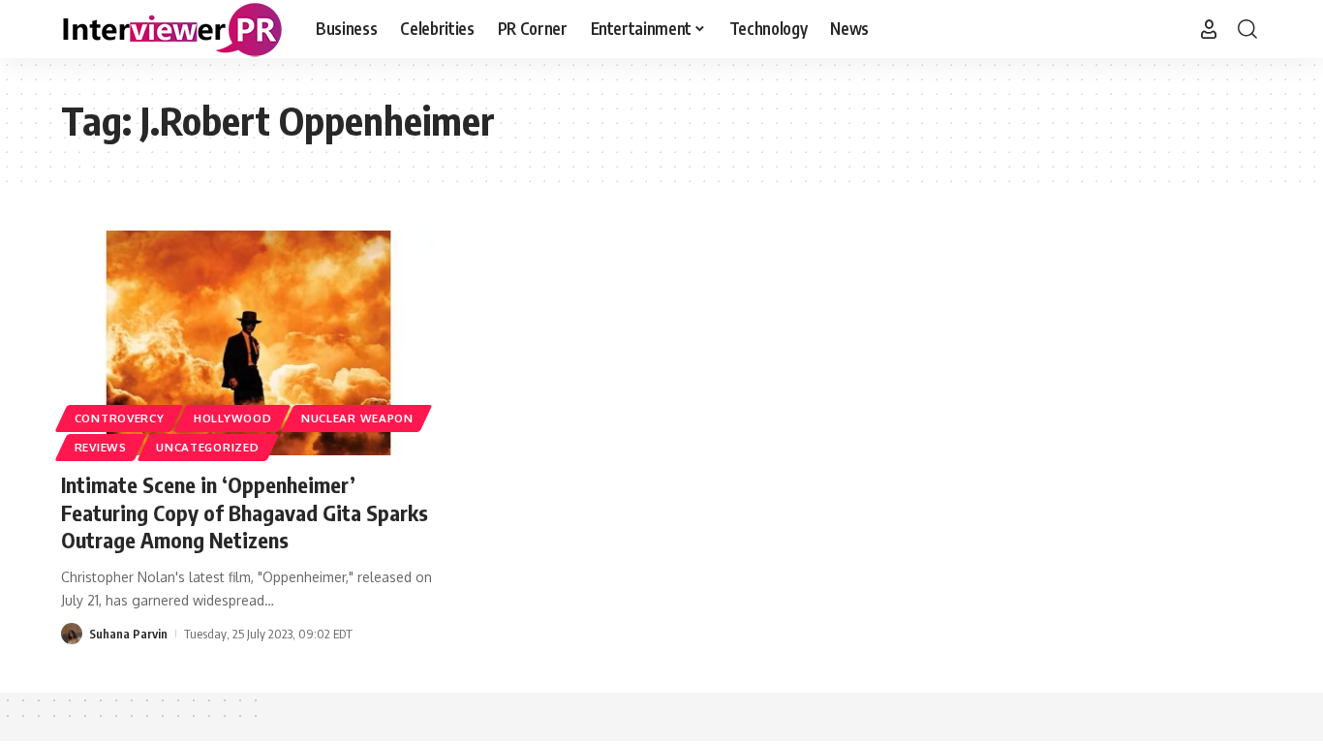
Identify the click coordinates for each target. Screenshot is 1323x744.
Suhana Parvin (128, 633)
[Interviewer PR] (173, 29)
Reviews (101, 447)
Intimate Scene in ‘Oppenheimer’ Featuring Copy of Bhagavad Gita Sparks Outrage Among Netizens (244, 512)
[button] (1208, 29)
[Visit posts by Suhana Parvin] (71, 633)
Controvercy (120, 418)
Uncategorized (207, 447)
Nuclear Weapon (357, 418)
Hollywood (232, 418)
